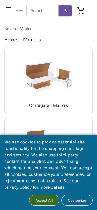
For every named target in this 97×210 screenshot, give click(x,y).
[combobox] (42, 10)
